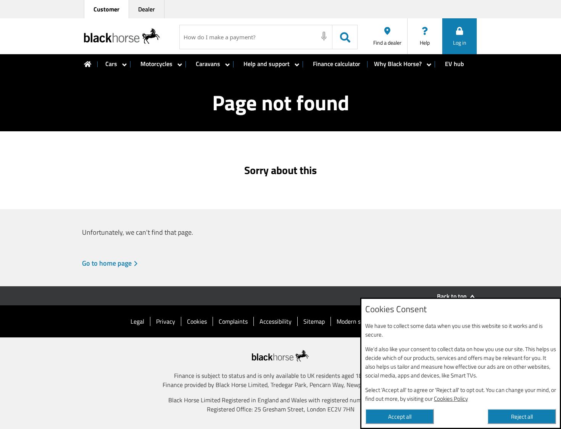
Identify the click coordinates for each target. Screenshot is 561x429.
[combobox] (249, 37)
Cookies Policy (451, 398)
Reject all (522, 416)
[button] (459, 36)
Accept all (399, 416)
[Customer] (88, 64)
